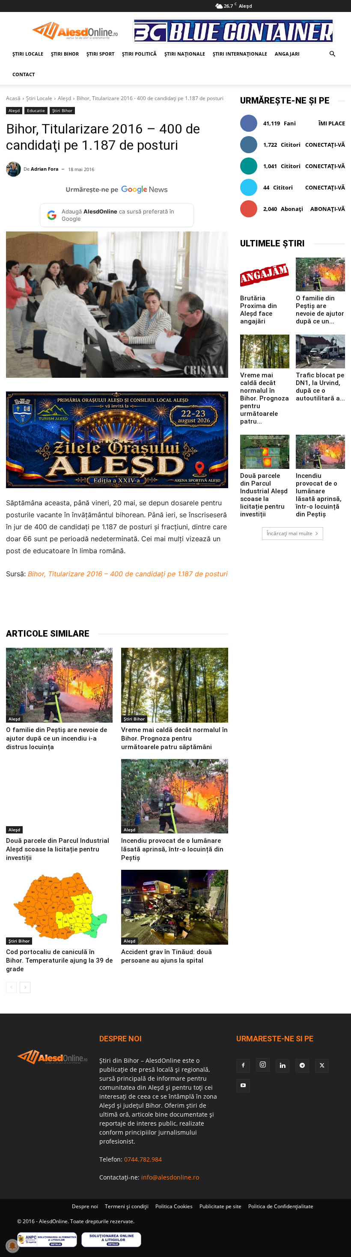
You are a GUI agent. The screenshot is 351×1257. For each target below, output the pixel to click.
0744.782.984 (143, 1159)
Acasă (13, 98)
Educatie (36, 110)
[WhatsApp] (140, 606)
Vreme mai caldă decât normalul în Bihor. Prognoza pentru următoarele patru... (264, 398)
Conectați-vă (325, 144)
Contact (23, 74)
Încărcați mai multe (289, 533)
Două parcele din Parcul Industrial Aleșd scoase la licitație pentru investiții (57, 849)
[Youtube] (243, 1086)
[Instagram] (263, 1065)
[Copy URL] (199, 606)
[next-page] (25, 987)
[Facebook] (81, 606)
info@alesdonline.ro (170, 1177)
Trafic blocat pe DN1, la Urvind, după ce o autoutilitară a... (320, 386)
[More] (220, 606)
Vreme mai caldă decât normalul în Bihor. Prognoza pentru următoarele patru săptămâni (174, 738)
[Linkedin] (160, 606)
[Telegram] (120, 606)
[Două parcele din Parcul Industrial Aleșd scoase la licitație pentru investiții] (59, 796)
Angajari (287, 53)
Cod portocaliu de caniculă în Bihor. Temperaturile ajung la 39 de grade (59, 960)
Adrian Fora (45, 169)
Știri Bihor (65, 53)
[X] (101, 606)
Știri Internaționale (240, 53)
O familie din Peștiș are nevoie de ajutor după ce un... (320, 309)
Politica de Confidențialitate (280, 1206)
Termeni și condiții (127, 1206)
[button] (332, 54)
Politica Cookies (174, 1206)
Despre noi (85, 1206)
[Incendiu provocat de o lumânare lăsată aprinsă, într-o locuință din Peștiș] (174, 796)
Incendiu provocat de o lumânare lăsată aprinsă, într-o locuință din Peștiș (172, 849)
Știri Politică (139, 53)
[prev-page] (11, 987)
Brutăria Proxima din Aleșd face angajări (258, 309)
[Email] (179, 606)
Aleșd (64, 98)
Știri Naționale (184, 53)
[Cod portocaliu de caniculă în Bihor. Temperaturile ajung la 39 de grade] (59, 907)
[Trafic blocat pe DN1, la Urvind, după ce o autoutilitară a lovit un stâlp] (320, 351)
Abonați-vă (327, 209)
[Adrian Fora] (15, 169)
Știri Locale (27, 53)
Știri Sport (100, 53)
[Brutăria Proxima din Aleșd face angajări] (264, 274)
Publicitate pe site (220, 1206)
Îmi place (331, 123)
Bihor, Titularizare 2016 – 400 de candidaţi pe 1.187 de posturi (128, 573)
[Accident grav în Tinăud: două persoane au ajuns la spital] (174, 907)
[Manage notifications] (12, 1246)
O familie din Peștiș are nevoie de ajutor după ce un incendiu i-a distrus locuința (56, 738)
